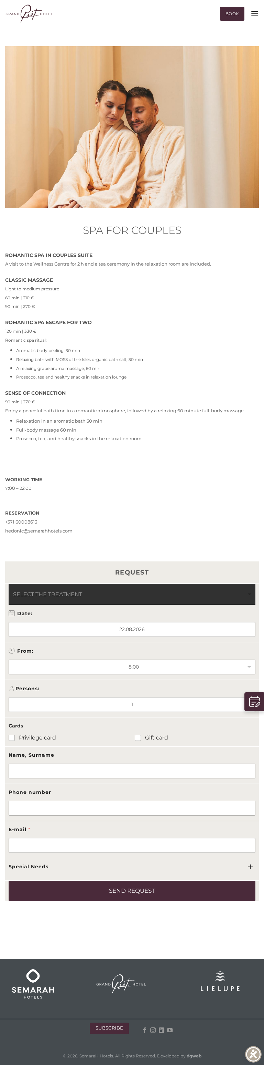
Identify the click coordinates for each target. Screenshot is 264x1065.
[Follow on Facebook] (144, 1030)
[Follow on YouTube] (170, 1030)
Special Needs (28, 866)
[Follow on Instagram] (153, 1030)
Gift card (156, 737)
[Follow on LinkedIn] (161, 1030)
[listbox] (132, 594)
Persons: (27, 688)
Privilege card (37, 737)
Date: (25, 613)
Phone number (30, 792)
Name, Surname (31, 755)
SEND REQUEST (132, 890)
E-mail (19, 829)
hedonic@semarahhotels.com (39, 531)
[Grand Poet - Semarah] (29, 14)
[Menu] (255, 13)
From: (25, 651)
